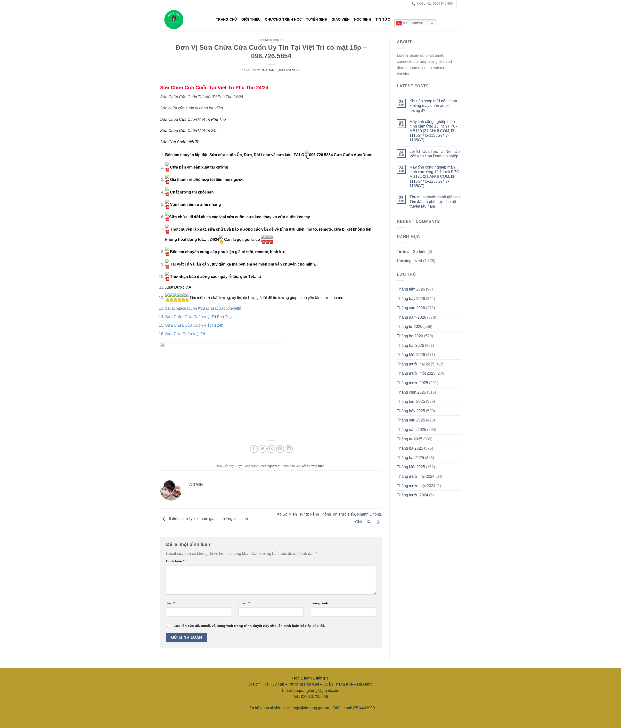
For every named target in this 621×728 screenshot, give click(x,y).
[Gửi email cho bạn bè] (271, 449)
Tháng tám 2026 (411, 289)
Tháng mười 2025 (412, 383)
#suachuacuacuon (181, 308)
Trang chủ (226, 19)
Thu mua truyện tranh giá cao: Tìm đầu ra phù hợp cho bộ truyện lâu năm (435, 201)
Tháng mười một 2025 (416, 373)
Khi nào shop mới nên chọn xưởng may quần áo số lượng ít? (433, 105)
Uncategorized (271, 40)
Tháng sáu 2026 (411, 308)
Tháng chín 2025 (411, 392)
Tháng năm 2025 (411, 430)
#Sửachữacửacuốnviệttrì (219, 308)
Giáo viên (341, 19)
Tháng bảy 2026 (411, 299)
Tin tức (383, 19)
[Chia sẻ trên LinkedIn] (289, 449)
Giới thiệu (251, 19)
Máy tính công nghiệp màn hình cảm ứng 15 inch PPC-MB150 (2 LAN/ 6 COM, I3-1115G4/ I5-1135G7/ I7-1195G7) (433, 131)
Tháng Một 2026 (411, 355)
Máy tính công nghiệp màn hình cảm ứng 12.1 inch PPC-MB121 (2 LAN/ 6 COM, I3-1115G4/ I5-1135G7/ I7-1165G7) (434, 176)
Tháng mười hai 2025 (415, 364)
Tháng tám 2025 (411, 401)
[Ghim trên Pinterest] (280, 449)
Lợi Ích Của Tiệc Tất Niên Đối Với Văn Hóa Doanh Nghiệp (435, 153)
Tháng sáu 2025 (411, 420)
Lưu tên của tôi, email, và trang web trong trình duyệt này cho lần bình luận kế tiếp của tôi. (249, 626)
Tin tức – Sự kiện (411, 252)
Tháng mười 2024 (412, 495)
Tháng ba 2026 (410, 336)
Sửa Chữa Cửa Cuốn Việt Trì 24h (194, 325)
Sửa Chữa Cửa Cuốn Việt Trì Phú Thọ (198, 317)
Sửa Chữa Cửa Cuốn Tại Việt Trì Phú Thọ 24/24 (214, 87)
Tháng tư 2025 (409, 439)
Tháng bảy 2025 (411, 411)
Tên (170, 603)
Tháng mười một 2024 (416, 486)
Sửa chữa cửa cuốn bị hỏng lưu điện (191, 108)
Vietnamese (412, 23)
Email (244, 603)
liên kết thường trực (310, 466)
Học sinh (362, 19)
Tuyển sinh (316, 19)
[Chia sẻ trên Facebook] (254, 449)
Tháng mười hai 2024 (415, 476)
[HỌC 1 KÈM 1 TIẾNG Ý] (184, 19)
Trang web (319, 603)
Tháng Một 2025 (411, 467)
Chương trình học (283, 19)
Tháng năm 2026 (411, 317)
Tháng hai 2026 (410, 345)
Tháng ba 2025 (410, 448)
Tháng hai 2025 (410, 458)
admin (296, 70)
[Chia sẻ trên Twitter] (263, 449)
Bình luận (175, 561)
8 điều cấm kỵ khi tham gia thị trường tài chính (208, 519)
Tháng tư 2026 (409, 326)
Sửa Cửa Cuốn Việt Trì (185, 334)
